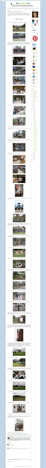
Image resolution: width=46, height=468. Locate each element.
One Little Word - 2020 (35, 148)
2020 (33, 110)
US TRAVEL (33, 8)
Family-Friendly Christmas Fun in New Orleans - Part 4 (35, 141)
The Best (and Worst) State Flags (36, 66)
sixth (15, 13)
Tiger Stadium (14, 391)
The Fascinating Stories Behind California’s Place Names (36, 70)
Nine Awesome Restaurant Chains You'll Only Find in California (36, 60)
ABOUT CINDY (12, 8)
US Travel (33, 102)
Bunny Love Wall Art (35, 122)
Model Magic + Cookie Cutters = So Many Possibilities (35, 123)
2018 (33, 153)
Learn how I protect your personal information (35, 87)
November (34, 112)
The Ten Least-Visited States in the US (36, 53)
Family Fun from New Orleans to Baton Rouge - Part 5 (35, 139)
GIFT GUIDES (36, 8)
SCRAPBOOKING (25, 8)
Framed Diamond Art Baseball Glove (35, 125)
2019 (33, 152)
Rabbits (33, 100)
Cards (33, 91)
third (10, 13)
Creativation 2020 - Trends (35, 128)
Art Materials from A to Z (36, 63)
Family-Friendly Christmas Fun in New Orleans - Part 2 (35, 145)
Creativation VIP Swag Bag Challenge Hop (36, 73)
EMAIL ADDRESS (33, 28)
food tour (8, 414)
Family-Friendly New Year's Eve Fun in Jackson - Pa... (35, 131)
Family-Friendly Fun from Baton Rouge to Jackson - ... (35, 133)
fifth (13, 13)
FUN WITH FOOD (29, 8)
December (34, 111)
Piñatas (33, 99)
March (34, 119)
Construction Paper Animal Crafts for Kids (36, 76)
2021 (33, 109)
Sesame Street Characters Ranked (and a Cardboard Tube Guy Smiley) (35, 57)
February (34, 120)
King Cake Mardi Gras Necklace (35, 126)
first (7, 13)
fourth (12, 13)
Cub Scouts (34, 93)
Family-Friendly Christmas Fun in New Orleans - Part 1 (35, 147)
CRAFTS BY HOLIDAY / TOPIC (20, 8)
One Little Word (34, 97)
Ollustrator (27, 466)
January (34, 121)
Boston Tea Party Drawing (36, 79)
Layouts (33, 94)
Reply (9, 449)
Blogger (31, 466)
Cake (33, 90)
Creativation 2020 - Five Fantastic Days (35, 129)
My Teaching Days (34, 96)
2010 (33, 160)
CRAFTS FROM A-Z (15, 8)
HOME (9, 8)
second (9, 13)
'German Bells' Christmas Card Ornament (36, 82)
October (34, 113)
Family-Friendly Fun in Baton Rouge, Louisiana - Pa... (35, 135)
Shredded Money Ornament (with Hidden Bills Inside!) (35, 149)
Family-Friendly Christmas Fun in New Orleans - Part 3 (35, 143)
